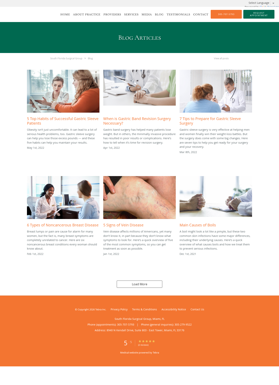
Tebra (156, 352)
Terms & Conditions (144, 309)
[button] (258, 14)
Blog (90, 58)
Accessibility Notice (174, 309)
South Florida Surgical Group (66, 58)
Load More (139, 284)
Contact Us (197, 309)
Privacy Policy (119, 309)
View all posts (221, 58)
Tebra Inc (100, 309)
